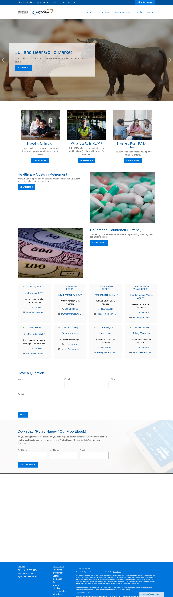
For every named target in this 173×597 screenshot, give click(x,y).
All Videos (57, 594)
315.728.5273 (35, 348)
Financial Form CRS (84, 568)
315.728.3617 (107, 347)
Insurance (57, 579)
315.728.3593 (142, 312)
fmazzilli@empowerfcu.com (107, 314)
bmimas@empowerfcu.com (143, 317)
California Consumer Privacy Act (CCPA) (135, 587)
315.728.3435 (35, 307)
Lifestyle (56, 588)
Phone (114, 379)
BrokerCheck (117, 572)
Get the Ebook (28, 465)
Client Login (146, 2)
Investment (58, 573)
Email (67, 379)
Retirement (58, 570)
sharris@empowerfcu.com (36, 353)
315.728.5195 (107, 309)
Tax (54, 582)
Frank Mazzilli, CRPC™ (105, 294)
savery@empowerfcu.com (71, 349)
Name (20, 379)
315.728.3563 (142, 347)
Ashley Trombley (141, 333)
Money (56, 585)
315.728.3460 (71, 344)
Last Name (54, 450)
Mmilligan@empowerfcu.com (107, 352)
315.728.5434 (68, 2)
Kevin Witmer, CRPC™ (70, 294)
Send (22, 415)
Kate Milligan (105, 333)
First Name (23, 450)
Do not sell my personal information (119, 589)
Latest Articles (59, 591)
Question (22, 394)
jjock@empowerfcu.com (36, 312)
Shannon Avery (70, 333)
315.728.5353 (71, 309)
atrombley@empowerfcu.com (143, 352)
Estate (56, 576)
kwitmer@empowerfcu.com (71, 314)
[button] (91, 12)
